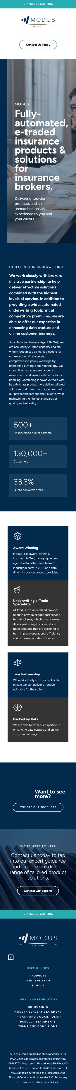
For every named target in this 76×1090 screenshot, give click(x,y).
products (38, 975)
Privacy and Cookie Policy (38, 1016)
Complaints (38, 1007)
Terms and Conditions (38, 1026)
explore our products (38, 807)
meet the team (38, 980)
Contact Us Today (38, 44)
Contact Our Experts (38, 891)
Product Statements (38, 1021)
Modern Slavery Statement (38, 1011)
